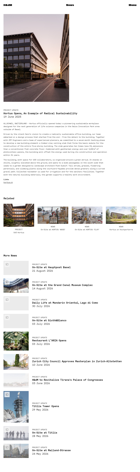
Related (9, 198)
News (70, 5)
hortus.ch (8, 182)
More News (10, 255)
